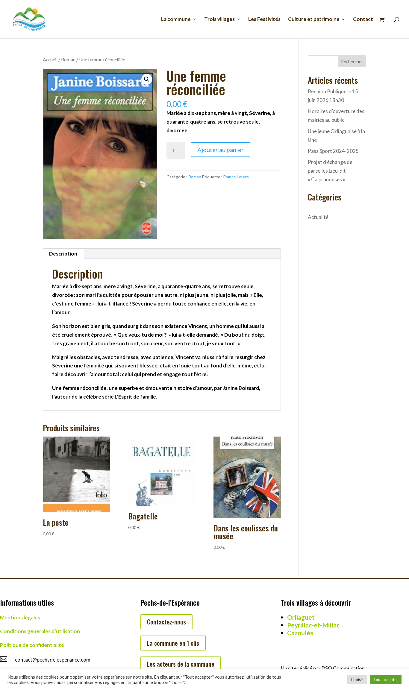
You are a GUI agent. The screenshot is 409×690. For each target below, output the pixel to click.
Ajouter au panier (220, 149)
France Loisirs (236, 176)
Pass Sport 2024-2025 (333, 151)
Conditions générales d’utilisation (40, 631)
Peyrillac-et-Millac (313, 625)
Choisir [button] (357, 679)
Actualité (318, 217)
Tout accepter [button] (385, 679)
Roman (68, 59)
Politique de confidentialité (32, 645)
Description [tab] (63, 253)
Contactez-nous (166, 621)
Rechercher (352, 61)
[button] (146, 79)
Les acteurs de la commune (180, 663)
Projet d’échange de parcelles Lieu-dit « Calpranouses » (330, 171)
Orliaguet (301, 617)
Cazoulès (300, 632)
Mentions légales (20, 617)
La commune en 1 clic (173, 643)
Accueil (50, 59)
